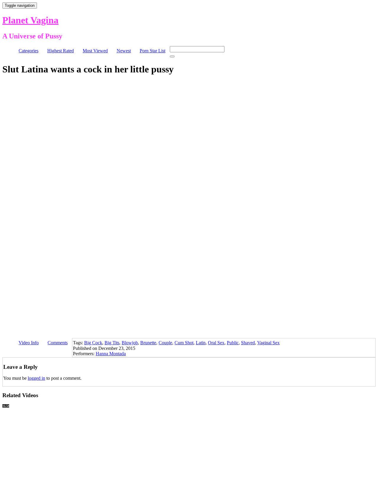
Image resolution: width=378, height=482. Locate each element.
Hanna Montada (111, 353)
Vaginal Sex (268, 342)
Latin (201, 342)
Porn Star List (152, 50)
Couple (165, 342)
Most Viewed (95, 50)
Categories (28, 50)
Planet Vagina (30, 20)
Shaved (248, 342)
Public (233, 342)
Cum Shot (184, 342)
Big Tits (112, 342)
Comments (58, 342)
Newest (124, 50)
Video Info (29, 342)
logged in (36, 378)
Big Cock (93, 342)
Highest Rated (60, 50)
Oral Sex (216, 342)
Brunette (148, 342)
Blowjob (130, 342)
